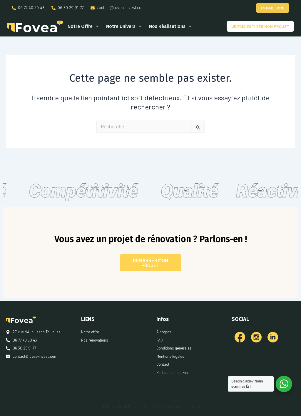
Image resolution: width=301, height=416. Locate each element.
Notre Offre (80, 26)
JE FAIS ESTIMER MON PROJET (260, 26)
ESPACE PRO (273, 7)
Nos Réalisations (167, 26)
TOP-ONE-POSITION (183, 407)
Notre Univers (121, 26)
